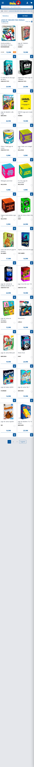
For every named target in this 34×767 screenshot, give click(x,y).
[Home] (2, 11)
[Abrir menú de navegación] (3, 3)
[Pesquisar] (31, 7)
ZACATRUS (3, 322)
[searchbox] (15, 7)
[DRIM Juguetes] (15, 2)
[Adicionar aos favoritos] (14, 47)
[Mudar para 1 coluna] (32, 21)
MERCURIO (3, 115)
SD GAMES (3, 253)
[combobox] (17, 7)
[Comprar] (14, 56)
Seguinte (22, 442)
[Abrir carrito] (31, 2)
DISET (19, 219)
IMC (2, 425)
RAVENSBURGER (5, 47)
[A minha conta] (27, 3)
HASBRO (20, 47)
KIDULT (6, 11)
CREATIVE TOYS (5, 81)
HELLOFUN (21, 150)
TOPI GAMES (21, 253)
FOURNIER (3, 391)
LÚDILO (20, 322)
